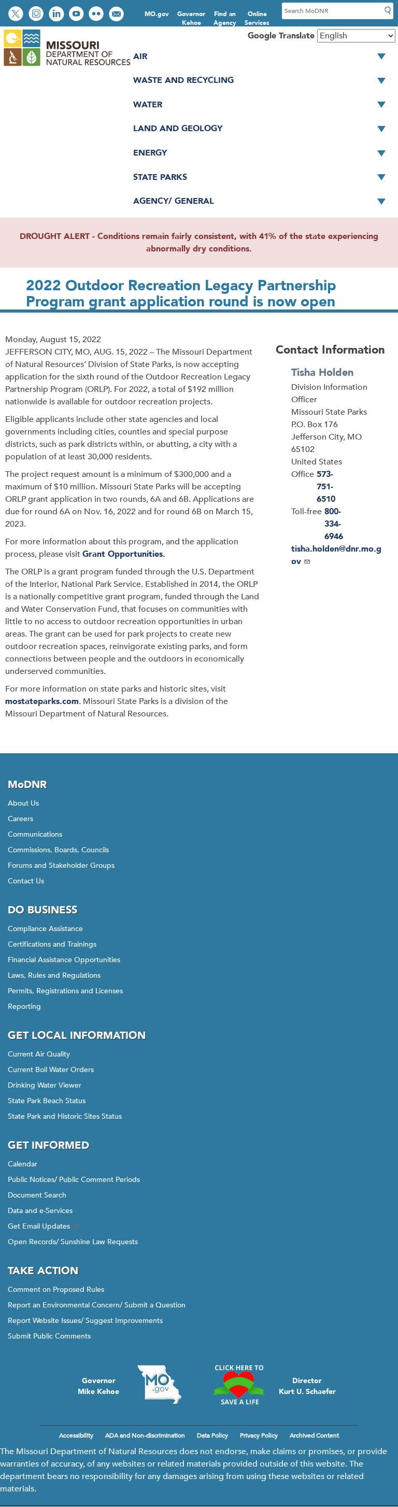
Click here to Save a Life (239, 1385)
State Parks (160, 177)
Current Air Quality (39, 1054)
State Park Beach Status (47, 1101)
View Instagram (37, 14)
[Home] (66, 66)
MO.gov (157, 14)
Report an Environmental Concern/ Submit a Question (97, 1305)
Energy (150, 153)
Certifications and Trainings (52, 944)
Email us (117, 14)
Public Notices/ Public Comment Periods (74, 1180)
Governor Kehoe (191, 18)
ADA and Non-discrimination (145, 1435)
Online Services (257, 18)
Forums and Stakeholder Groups (61, 865)
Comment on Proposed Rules (56, 1289)
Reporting (24, 1006)
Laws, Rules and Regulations (54, 975)
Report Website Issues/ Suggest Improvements (85, 1321)
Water (147, 104)
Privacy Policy (259, 1435)
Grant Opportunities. (123, 554)
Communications (35, 834)
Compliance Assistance (45, 929)
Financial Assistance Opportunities (64, 960)
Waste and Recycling (183, 80)
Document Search (37, 1195)
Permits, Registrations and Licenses (65, 991)
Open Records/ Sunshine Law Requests (73, 1242)
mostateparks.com (42, 701)
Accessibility (76, 1435)
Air (140, 56)
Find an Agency (225, 18)
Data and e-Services (40, 1211)
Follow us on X (17, 14)
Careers (20, 819)
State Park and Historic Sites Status (65, 1116)
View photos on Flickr (97, 14)
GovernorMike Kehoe (98, 1386)
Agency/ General (173, 201)
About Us (23, 803)
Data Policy (212, 1435)
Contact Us (26, 881)
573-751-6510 (326, 487)
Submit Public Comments (49, 1336)
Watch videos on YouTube (77, 14)
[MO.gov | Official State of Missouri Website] (159, 1385)
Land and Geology (177, 128)
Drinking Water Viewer (44, 1085)
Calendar (22, 1164)
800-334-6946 (333, 524)
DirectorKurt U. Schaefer (307, 1386)
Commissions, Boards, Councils (58, 850)
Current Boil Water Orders (51, 1070)
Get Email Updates (39, 1226)
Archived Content (314, 1435)
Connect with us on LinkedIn (57, 14)
